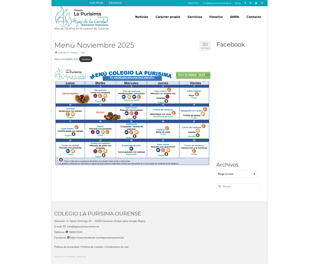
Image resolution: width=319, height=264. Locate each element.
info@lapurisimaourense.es (83, 226)
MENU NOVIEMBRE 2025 (66, 59)
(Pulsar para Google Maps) (129, 221)
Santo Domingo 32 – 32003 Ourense (91, 221)
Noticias (74, 53)
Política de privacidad (66, 246)
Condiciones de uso (116, 246)
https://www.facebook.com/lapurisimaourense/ (97, 237)
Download (85, 59)
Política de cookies (92, 246)
